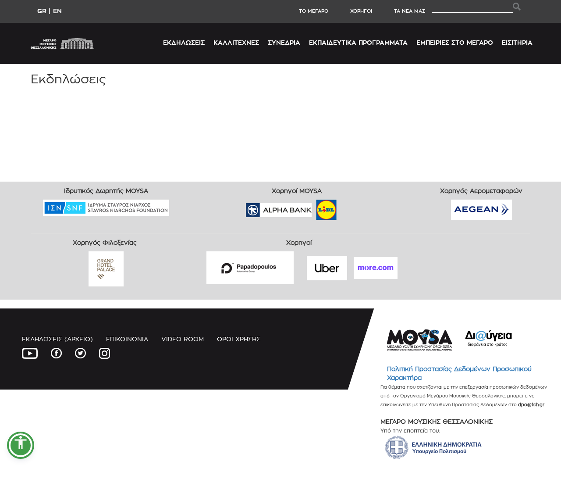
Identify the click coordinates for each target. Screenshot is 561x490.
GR (41, 10)
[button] (20, 445)
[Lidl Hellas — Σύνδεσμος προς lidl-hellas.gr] (314, 207)
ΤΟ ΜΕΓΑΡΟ (313, 11)
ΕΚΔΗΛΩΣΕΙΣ (184, 42)
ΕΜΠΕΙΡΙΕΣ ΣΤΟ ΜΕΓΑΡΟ (454, 42)
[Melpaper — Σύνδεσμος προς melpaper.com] (352, 207)
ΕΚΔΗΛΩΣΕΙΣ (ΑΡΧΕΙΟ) (57, 339)
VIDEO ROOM (182, 339)
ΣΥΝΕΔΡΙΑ (284, 42)
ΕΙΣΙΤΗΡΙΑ (517, 42)
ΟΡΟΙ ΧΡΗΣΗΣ (238, 339)
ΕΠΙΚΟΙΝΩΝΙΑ (127, 339)
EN (57, 10)
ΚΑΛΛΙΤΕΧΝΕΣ (236, 42)
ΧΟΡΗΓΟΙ (361, 11)
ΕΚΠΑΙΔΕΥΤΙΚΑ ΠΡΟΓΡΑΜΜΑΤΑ (358, 42)
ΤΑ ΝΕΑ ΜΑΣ (409, 11)
